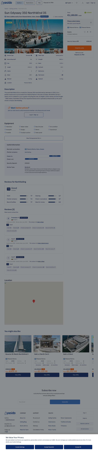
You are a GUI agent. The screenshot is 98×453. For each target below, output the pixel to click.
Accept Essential (49, 447)
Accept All (78, 447)
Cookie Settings (19, 447)
